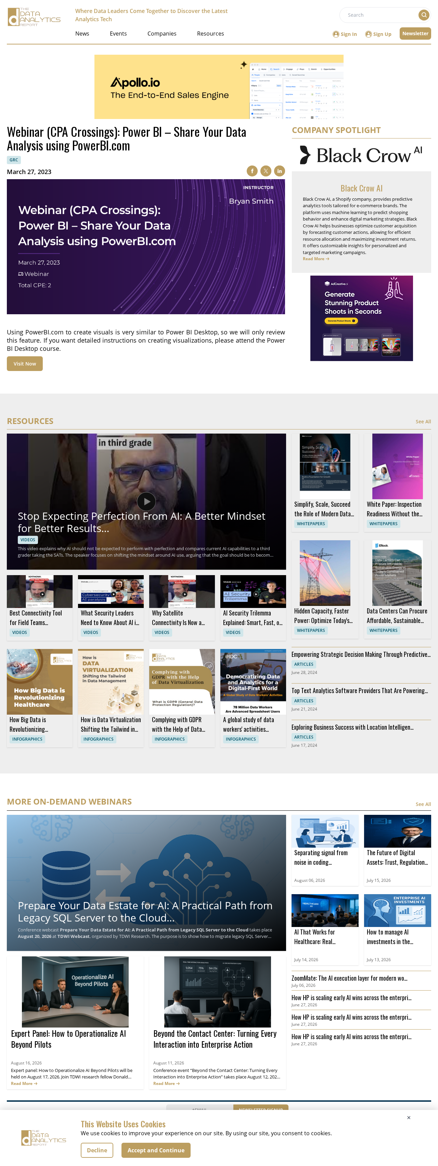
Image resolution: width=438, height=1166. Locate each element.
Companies (162, 33)
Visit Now (25, 363)
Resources (210, 33)
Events (118, 33)
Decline (97, 1150)
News (82, 33)
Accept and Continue (156, 1150)
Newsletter (415, 33)
